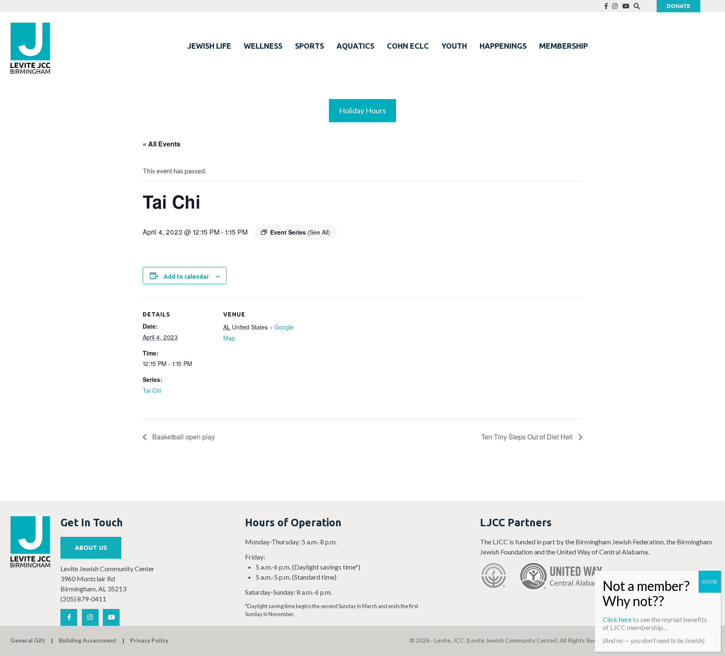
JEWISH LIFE (209, 46)
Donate (678, 6)
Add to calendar (186, 277)
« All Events (161, 144)
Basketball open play (183, 437)
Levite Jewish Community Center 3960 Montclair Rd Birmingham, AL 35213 (107, 579)
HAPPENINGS (503, 46)
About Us (91, 547)
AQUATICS (355, 46)
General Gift (27, 640)
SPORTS (309, 46)
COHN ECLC (408, 46)
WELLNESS (263, 46)
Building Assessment (88, 640)
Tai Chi (152, 390)
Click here (616, 619)
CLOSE (709, 581)
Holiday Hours (362, 110)
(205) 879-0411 (83, 599)
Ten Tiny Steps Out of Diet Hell (527, 437)
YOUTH (454, 46)
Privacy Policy (149, 640)
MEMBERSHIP (563, 46)
